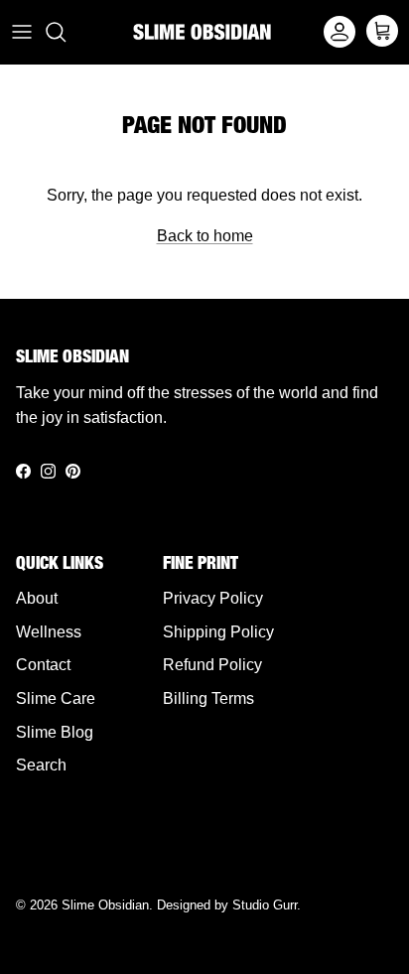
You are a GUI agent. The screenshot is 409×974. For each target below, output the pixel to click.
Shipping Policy (218, 632)
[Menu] (22, 32)
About (37, 598)
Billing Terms (208, 698)
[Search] (65, 32)
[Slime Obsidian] (202, 32)
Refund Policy (212, 664)
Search (41, 765)
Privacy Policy (213, 598)
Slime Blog (54, 732)
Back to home (205, 235)
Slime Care (55, 698)
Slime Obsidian (105, 905)
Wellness (48, 632)
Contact (43, 664)
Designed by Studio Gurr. (229, 905)
